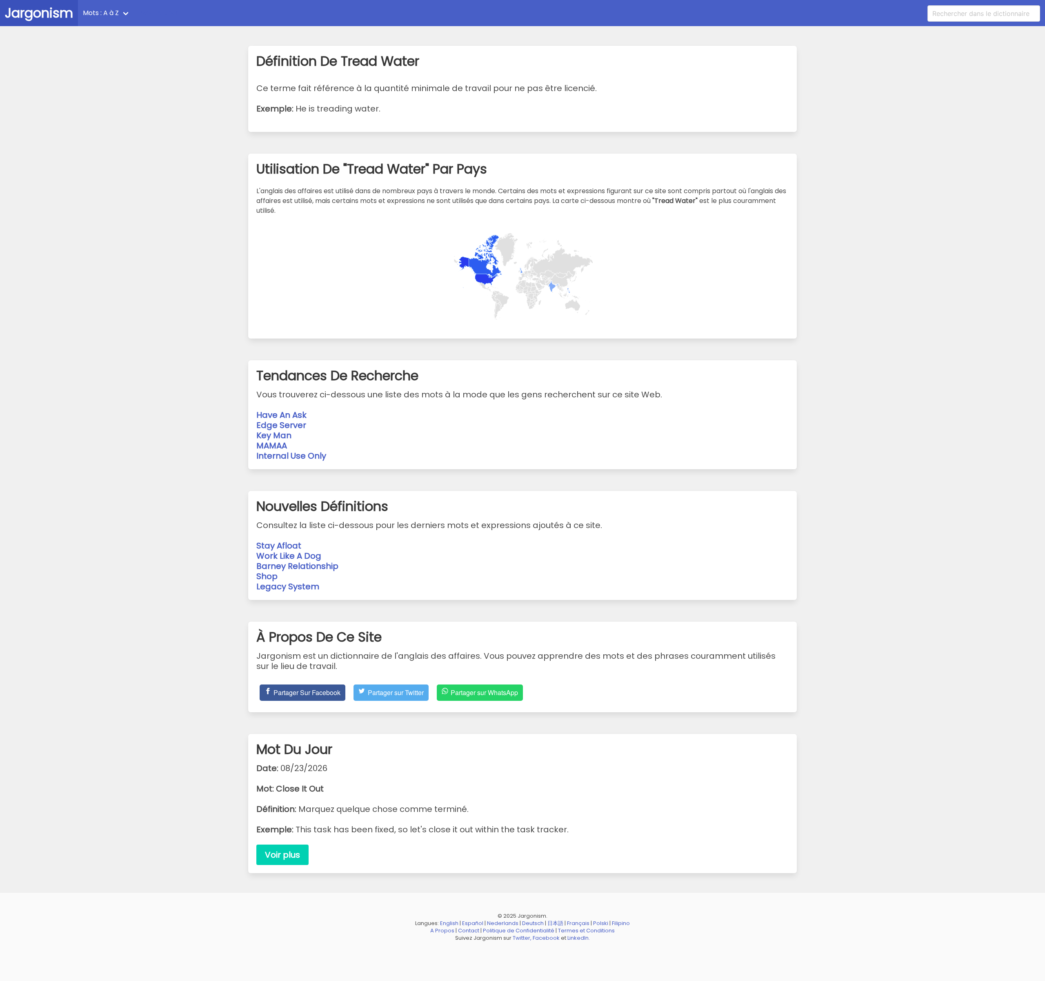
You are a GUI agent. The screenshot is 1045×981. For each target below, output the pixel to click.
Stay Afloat (278, 545)
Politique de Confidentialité (518, 930)
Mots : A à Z (101, 13)
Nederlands (502, 923)
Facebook (546, 938)
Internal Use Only (291, 456)
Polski (600, 923)
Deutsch (533, 923)
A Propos (442, 930)
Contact (468, 930)
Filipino (621, 923)
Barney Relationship (297, 566)
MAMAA (271, 445)
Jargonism (39, 13)
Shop (267, 576)
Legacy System (287, 586)
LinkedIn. (578, 938)
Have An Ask (281, 415)
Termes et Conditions (586, 930)
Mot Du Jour (159, 13)
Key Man (273, 435)
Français (578, 923)
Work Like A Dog (288, 556)
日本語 (555, 923)
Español (472, 923)
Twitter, (522, 938)
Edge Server (281, 425)
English (449, 923)
